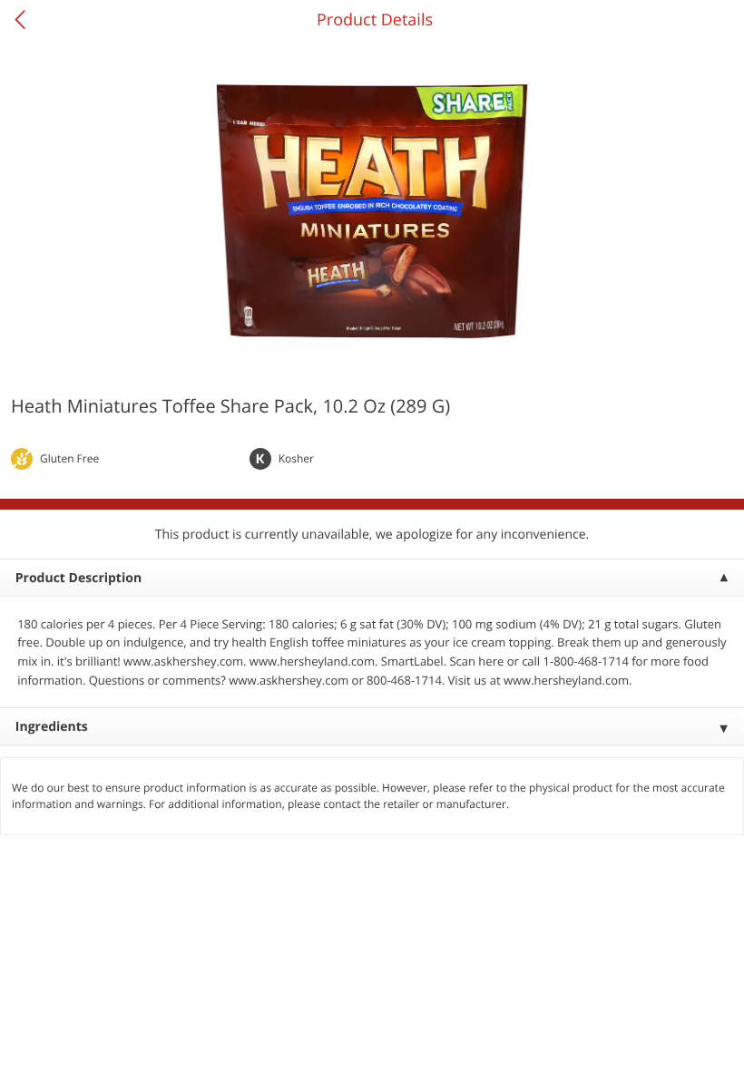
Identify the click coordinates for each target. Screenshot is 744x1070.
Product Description (78, 578)
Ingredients (51, 726)
